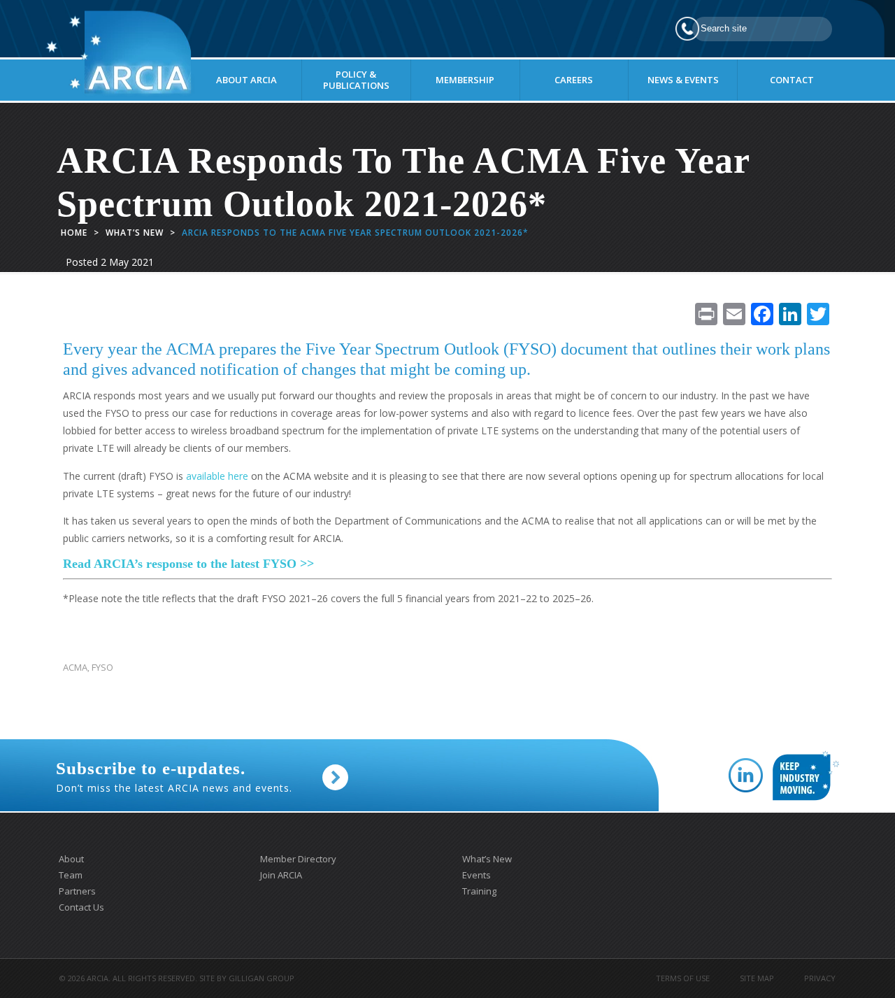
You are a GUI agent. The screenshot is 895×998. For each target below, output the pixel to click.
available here (217, 476)
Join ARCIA (281, 875)
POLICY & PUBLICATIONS (356, 80)
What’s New (135, 232)
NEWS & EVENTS (683, 79)
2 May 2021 (127, 262)
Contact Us (81, 907)
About (71, 859)
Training (479, 891)
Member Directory (298, 859)
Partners (77, 891)
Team (71, 875)
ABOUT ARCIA (246, 79)
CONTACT (792, 79)
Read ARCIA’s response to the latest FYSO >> (188, 564)
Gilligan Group (261, 978)
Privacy (820, 978)
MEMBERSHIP (465, 79)
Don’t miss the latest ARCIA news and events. (174, 777)
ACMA (75, 667)
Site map (757, 978)
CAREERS (573, 79)
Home (74, 232)
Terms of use (683, 978)
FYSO (102, 667)
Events (476, 875)
